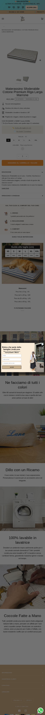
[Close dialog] (42, 344)
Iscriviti (12, 367)
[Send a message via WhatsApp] (40, 710)
